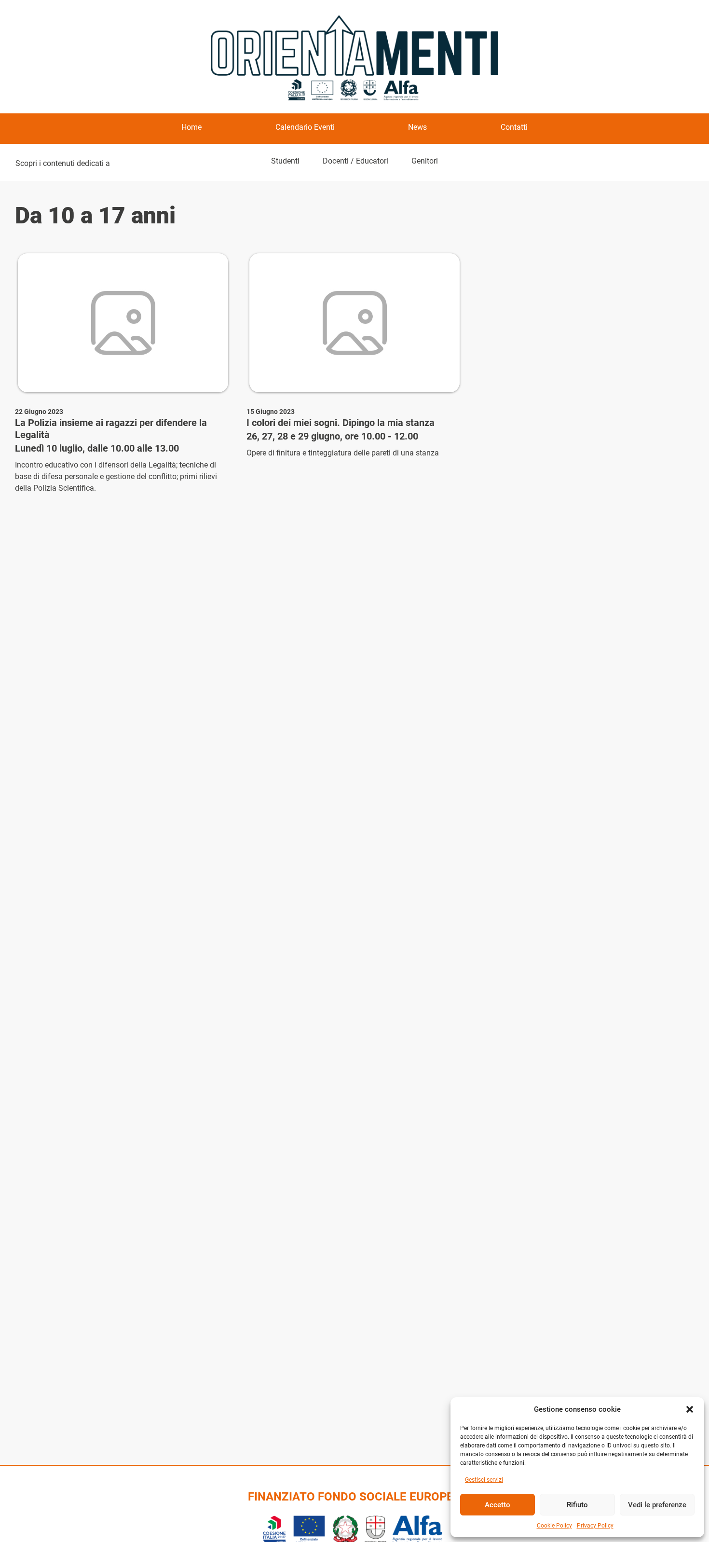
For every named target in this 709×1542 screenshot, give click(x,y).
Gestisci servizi (484, 1479)
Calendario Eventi (305, 127)
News (417, 127)
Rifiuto (577, 1505)
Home (191, 127)
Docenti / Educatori (355, 160)
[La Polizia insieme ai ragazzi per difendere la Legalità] (123, 322)
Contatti (514, 127)
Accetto (497, 1505)
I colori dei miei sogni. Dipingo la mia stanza (340, 422)
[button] (690, 1409)
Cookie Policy (554, 1525)
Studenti (285, 160)
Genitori (424, 160)
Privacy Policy (595, 1525)
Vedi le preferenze (657, 1505)
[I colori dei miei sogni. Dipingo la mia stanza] (354, 322)
